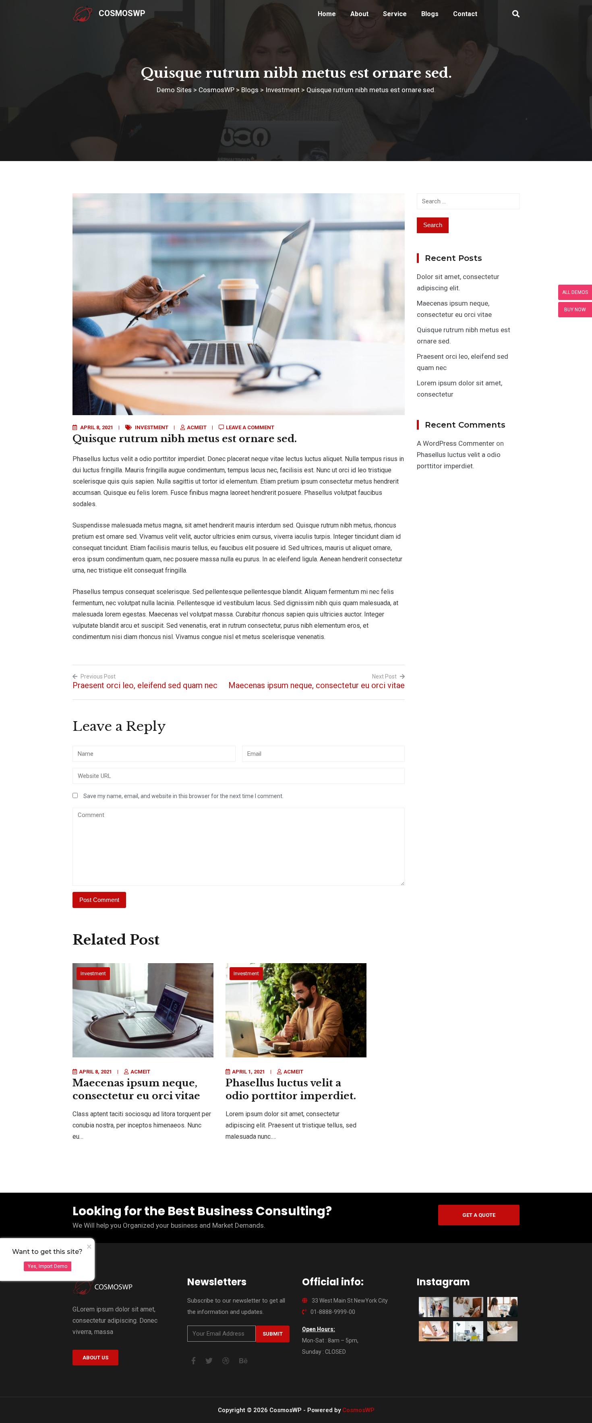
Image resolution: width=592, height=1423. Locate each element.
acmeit (197, 427)
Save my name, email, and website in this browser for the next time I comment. (183, 796)
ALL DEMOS (575, 292)
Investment (151, 427)
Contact (465, 14)
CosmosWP (122, 13)
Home (327, 14)
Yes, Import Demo (47, 1266)
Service (395, 14)
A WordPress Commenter (456, 443)
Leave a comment (250, 427)
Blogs (430, 14)
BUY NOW (575, 309)
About (359, 14)
